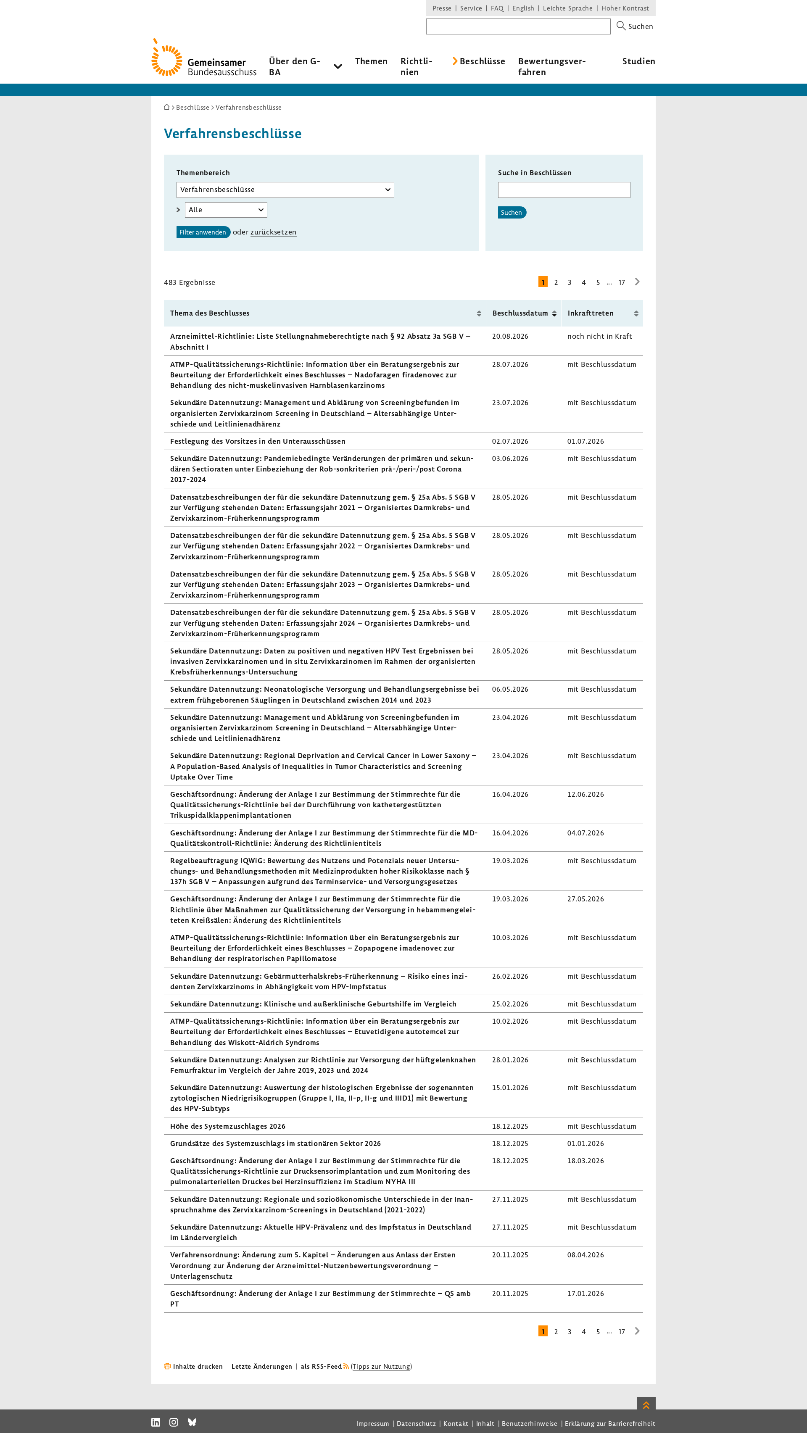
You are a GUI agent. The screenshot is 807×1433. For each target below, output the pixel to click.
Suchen (511, 212)
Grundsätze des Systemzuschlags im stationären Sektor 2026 (275, 1143)
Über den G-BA (295, 66)
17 (622, 282)
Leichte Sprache (568, 8)
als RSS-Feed (321, 1366)
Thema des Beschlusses (210, 312)
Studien (639, 60)
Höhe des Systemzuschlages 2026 (228, 1126)
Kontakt (456, 1423)
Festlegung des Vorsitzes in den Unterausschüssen (258, 441)
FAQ (497, 8)
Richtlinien (417, 66)
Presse (442, 8)
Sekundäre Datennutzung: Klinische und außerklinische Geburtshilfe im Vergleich (313, 1003)
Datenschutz (416, 1423)
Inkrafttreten (591, 312)
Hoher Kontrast (625, 8)
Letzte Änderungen (262, 1366)
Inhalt (485, 1423)
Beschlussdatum (521, 312)
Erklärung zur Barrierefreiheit (610, 1423)
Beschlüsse (483, 60)
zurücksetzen (274, 231)
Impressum (373, 1423)
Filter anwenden (202, 232)
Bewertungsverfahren (552, 66)
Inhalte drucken (198, 1366)
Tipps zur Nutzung (381, 1366)
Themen (371, 60)
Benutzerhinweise (530, 1423)
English (523, 8)
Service (471, 8)
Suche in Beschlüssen (535, 172)
